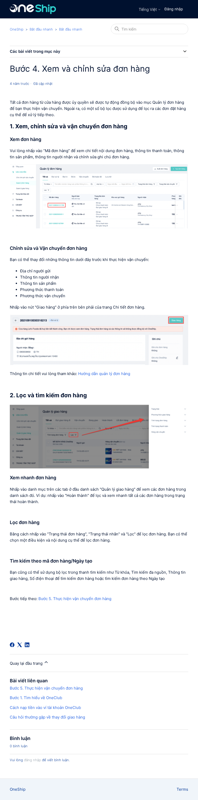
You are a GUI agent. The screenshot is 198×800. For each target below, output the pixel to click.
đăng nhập (32, 760)
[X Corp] (19, 644)
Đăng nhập (173, 9)
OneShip (16, 29)
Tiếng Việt (148, 9)
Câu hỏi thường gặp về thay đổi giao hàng (47, 717)
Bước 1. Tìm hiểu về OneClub (36, 697)
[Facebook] (12, 644)
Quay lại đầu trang (27, 663)
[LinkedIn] (27, 644)
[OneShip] (33, 9)
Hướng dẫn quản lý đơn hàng (104, 373)
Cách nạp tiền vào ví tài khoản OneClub (45, 707)
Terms (182, 789)
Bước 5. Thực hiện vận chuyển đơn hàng (74, 598)
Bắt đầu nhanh (41, 29)
